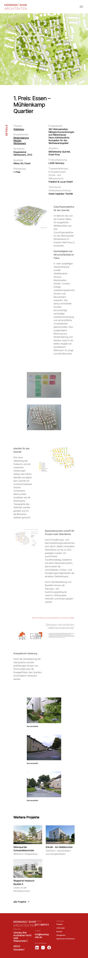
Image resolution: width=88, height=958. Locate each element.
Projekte (59, 924)
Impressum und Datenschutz (67, 939)
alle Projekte (19, 901)
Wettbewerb (19, 143)
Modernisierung (21, 137)
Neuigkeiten (60, 935)
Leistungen (60, 928)
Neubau (17, 140)
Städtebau (18, 129)
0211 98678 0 (42, 924)
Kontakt (59, 932)
